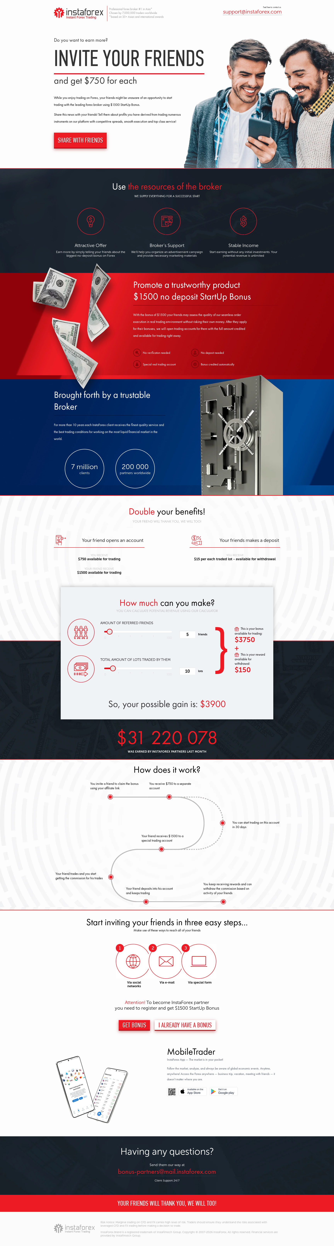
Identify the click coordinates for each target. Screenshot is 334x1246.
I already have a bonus (185, 1025)
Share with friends (80, 140)
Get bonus (134, 1025)
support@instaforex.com (252, 11)
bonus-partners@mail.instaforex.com (167, 1171)
